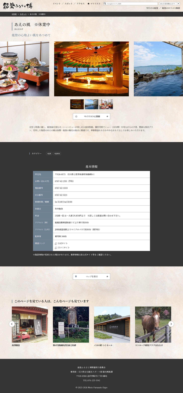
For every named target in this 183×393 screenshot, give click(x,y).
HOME (14, 14)
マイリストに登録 (92, 116)
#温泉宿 (57, 153)
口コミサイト (64, 247)
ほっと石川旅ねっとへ (167, 3)
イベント (57, 4)
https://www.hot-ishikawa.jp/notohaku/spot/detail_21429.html (112, 327)
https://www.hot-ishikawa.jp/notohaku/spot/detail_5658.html (153, 327)
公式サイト (63, 243)
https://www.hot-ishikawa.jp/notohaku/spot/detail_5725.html (30, 327)
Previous (15, 69)
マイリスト (95, 4)
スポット (69, 4)
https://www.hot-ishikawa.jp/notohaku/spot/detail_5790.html (71, 327)
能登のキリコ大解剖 (171, 8)
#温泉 (49, 153)
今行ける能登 (152, 8)
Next (167, 69)
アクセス (81, 4)
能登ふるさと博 (18, 5)
